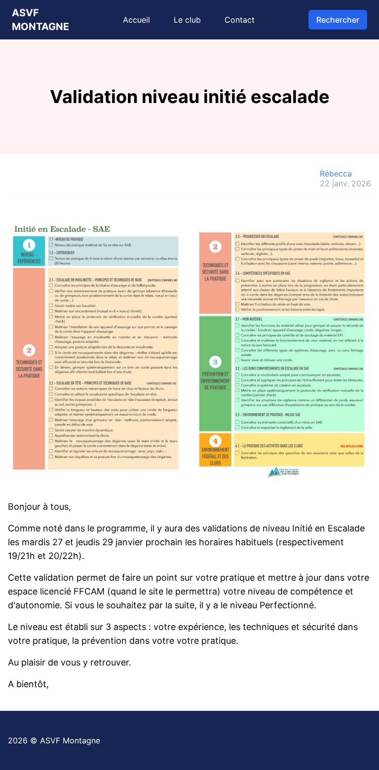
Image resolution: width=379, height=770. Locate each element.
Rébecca (336, 173)
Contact (240, 20)
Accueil (136, 20)
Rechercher (337, 20)
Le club (187, 20)
